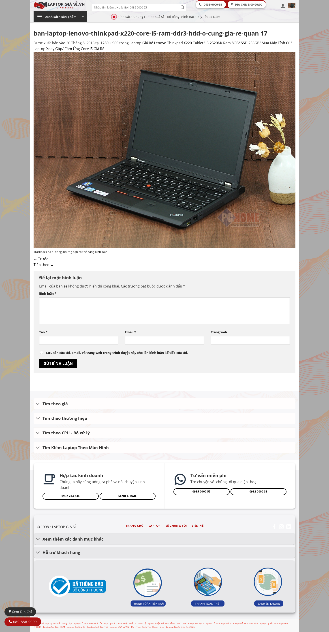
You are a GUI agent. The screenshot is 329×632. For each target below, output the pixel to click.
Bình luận (47, 293)
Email (130, 332)
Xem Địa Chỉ (21, 611)
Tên (43, 332)
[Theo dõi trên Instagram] (281, 527)
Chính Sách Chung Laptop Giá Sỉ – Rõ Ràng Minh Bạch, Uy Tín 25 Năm (167, 17)
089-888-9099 (24, 621)
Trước (41, 258)
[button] (283, 6)
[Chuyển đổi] (38, 404)
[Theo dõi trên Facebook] (274, 527)
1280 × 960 (109, 42)
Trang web (219, 332)
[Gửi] (182, 7)
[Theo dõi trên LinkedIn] (288, 527)
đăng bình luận (97, 252)
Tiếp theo (44, 264)
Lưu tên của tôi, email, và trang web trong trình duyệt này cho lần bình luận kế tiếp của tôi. (117, 353)
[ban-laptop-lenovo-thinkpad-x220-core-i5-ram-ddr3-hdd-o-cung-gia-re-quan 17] (164, 149)
